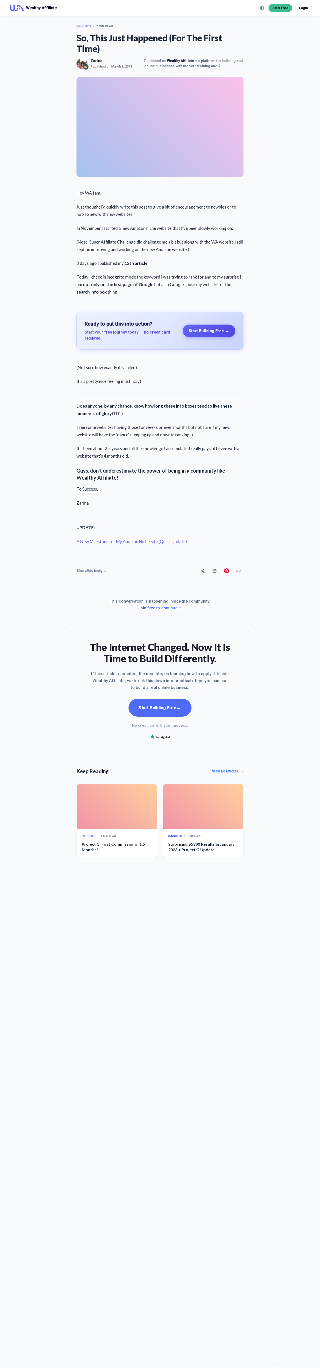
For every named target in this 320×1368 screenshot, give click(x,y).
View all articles (228, 771)
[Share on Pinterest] (227, 571)
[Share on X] (203, 571)
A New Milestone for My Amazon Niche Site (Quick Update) (131, 541)
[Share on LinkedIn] (215, 571)
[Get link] (239, 571)
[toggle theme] (262, 8)
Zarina (96, 61)
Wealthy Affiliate (180, 61)
